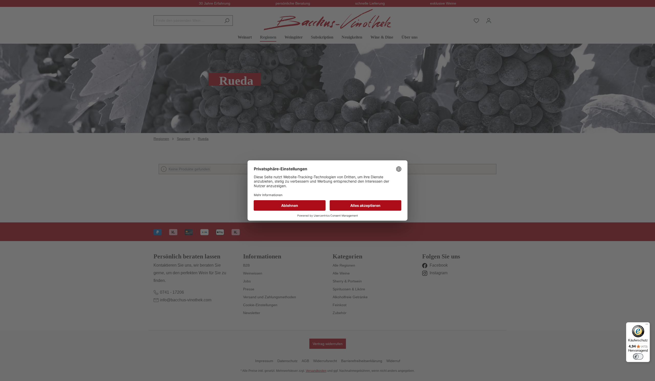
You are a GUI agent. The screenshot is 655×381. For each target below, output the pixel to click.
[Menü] (647, 325)
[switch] (638, 356)
